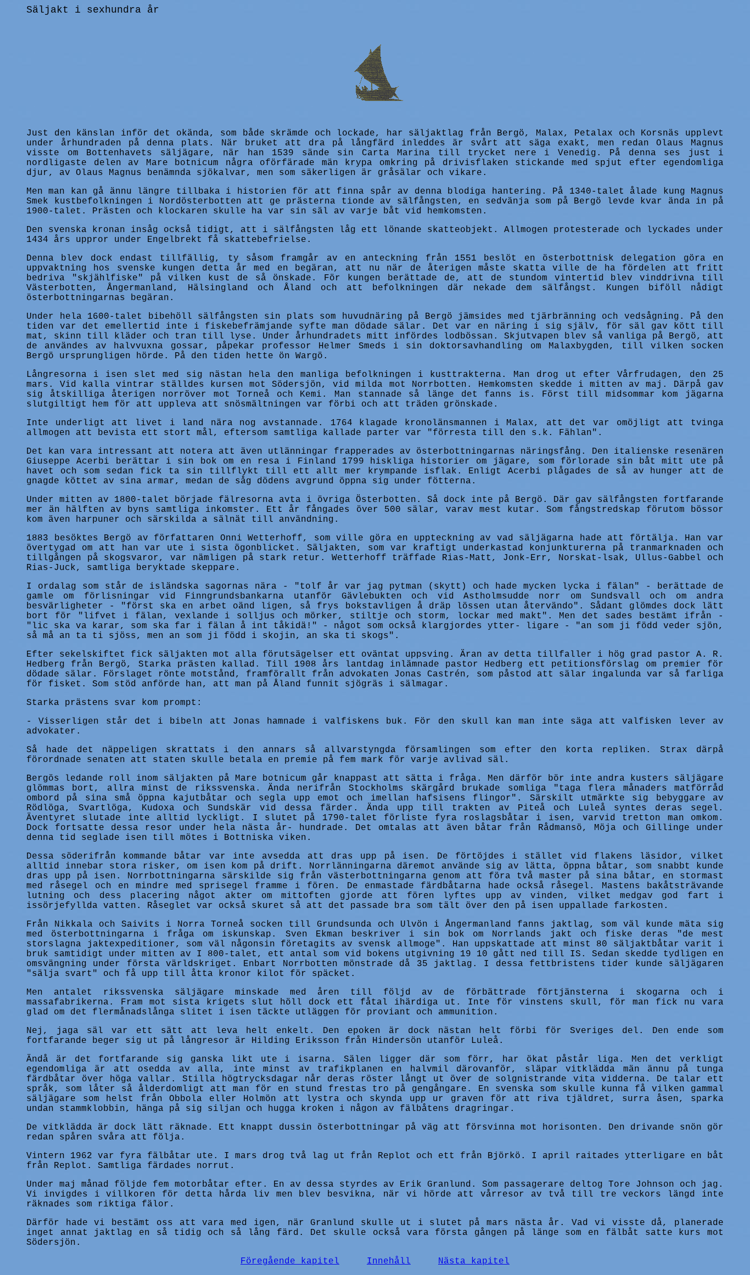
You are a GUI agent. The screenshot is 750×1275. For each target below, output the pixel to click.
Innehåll (389, 1261)
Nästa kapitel (474, 1261)
